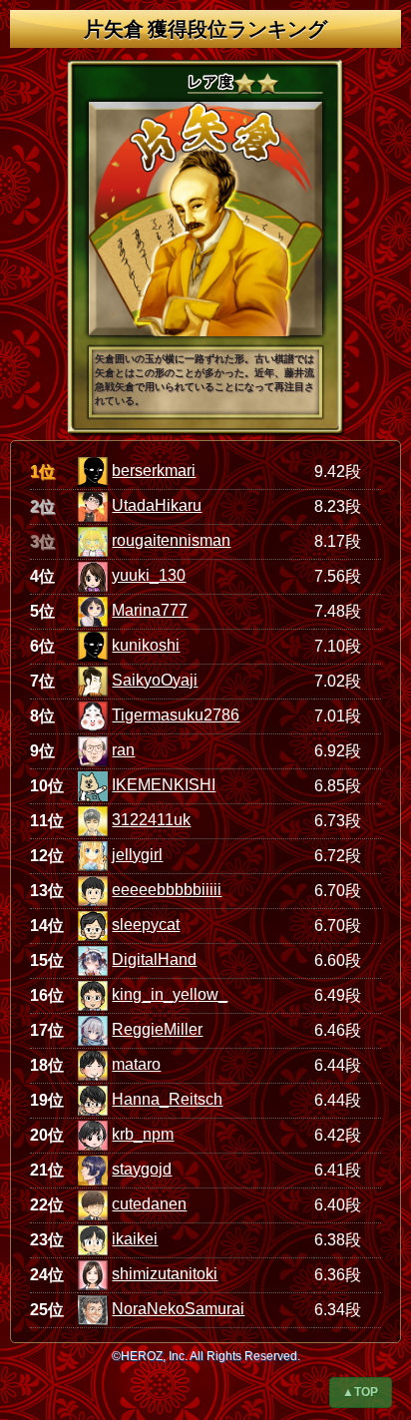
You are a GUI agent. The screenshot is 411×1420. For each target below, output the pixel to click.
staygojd (142, 1169)
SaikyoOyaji (155, 680)
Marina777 (150, 610)
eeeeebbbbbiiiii (166, 889)
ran (123, 749)
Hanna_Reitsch (167, 1099)
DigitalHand (154, 959)
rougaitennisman (171, 540)
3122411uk (151, 819)
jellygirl (137, 854)
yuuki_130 (149, 575)
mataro (136, 1064)
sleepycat (146, 924)
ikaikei (135, 1238)
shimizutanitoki (164, 1273)
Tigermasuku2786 (175, 715)
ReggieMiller (157, 1029)
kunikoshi (146, 645)
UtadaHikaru (157, 505)
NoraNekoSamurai (178, 1308)
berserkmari (154, 470)
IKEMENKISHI (163, 784)
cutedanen (149, 1203)
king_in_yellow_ (169, 994)
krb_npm (143, 1134)
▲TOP (360, 1392)
